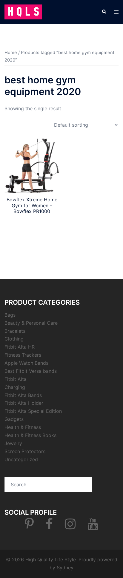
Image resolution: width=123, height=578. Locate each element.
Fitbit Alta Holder (23, 403)
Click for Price (32, 222)
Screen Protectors (24, 451)
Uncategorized (21, 459)
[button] (104, 12)
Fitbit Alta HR (19, 347)
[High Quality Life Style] (23, 11)
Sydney (65, 568)
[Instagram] (70, 527)
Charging (14, 387)
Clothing (14, 339)
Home (10, 52)
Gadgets (14, 419)
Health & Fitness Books (30, 435)
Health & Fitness (22, 427)
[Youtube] (92, 527)
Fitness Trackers (22, 355)
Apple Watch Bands (26, 363)
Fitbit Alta (15, 379)
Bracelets (14, 331)
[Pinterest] (29, 527)
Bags (10, 315)
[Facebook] (49, 527)
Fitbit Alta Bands (23, 395)
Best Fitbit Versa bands (30, 371)
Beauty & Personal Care (31, 323)
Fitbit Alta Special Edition (33, 411)
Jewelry (13, 443)
